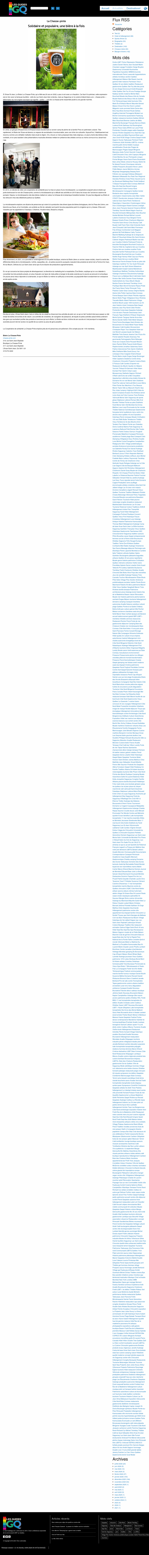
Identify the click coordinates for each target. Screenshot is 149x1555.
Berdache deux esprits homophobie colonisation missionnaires (125, 194)
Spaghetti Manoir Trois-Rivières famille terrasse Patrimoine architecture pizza (128, 589)
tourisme (140, 526)
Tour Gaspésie (131, 329)
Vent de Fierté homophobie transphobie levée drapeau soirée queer (129, 1082)
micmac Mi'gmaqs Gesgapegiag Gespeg (126, 170)
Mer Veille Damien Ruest (127, 278)
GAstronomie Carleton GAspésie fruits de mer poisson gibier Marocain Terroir (128, 1137)
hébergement (117, 796)
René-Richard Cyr (119, 1430)
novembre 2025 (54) (122, 1482)
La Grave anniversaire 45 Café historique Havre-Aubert (129, 1312)
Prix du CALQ (133, 842)
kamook (115, 864)
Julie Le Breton (137, 871)
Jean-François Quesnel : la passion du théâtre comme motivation (70, 1526)
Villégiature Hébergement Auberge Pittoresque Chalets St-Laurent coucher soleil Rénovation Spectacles (128, 1177)
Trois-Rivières (139, 395)
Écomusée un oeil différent (131, 1421)
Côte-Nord (135, 888)
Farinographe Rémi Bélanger (131, 339)
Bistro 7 (123, 966)
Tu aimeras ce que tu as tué (126, 843)
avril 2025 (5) (119, 1492)
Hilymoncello (134, 825)
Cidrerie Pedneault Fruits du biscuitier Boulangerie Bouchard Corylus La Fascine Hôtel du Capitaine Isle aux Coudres (129, 244)
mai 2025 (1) (119, 1489)
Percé (122, 660)
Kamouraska (132, 944)
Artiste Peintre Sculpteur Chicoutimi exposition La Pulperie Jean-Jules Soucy (129, 1310)
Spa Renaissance (136, 930)
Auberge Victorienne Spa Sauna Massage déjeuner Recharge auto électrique (129, 548)
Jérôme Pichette (124, 905)
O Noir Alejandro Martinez (133, 453)
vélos (137, 485)
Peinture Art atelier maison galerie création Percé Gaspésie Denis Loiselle (129, 752)
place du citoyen (135, 786)
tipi (124, 864)
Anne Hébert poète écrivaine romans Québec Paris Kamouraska (129, 1418)
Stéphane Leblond (126, 791)
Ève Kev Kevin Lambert (131, 106)
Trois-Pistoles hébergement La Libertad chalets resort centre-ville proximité (129, 1090)
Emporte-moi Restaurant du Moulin (126, 364)
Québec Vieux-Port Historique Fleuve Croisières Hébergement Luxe (126, 517)
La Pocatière (123, 944)
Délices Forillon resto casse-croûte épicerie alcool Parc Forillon (129, 1193)
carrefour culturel (139, 604)
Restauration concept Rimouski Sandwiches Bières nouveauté (128, 1220)
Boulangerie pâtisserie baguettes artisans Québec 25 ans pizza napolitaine (128, 556)
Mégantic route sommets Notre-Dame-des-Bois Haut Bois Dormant (128, 109)
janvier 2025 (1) (120, 1497)
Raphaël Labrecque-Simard (131, 922)
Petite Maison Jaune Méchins (123, 169)
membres (116, 619)
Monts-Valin (117, 837)
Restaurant (116, 621)
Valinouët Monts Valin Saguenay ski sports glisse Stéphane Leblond (128, 398)
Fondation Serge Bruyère (134, 67)
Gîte (136, 609)
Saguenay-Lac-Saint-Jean (136, 835)
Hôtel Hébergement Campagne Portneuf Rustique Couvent (126, 513)
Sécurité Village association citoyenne (128, 1217)
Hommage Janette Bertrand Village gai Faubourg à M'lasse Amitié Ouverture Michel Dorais (128, 1270)
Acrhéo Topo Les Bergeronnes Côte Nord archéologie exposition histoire (128, 1108)
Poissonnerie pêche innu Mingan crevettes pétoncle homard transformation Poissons (128, 657)
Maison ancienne (119, 611)
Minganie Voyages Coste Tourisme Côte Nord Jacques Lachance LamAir (129, 1426)
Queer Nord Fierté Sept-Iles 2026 (128, 1118)
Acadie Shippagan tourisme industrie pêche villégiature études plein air (128, 1040)
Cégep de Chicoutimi (125, 830)
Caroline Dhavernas (120, 883)
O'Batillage (124, 798)
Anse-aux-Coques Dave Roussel (124, 341)
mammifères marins (130, 866)
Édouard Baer (126, 871)
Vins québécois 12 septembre (123, 1148)
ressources (136, 619)
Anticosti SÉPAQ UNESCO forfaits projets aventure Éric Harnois (127, 1443)
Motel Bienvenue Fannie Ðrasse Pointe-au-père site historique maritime (129, 261)
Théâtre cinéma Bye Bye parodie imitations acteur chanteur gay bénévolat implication (129, 1274)
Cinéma (133, 137)
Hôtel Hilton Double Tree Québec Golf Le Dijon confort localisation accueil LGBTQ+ (129, 1341)
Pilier (114, 580)
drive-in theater (134, 1012)
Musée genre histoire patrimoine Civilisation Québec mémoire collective (128, 561)
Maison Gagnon (118, 932)
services (129, 619)
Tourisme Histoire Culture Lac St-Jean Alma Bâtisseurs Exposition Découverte (129, 1397)
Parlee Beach (127, 1015)
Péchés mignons (139, 295)
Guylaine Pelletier (134, 832)
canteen (143, 1012)
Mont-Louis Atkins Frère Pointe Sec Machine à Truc (129, 384)
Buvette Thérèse (118, 402)
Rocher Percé (126, 621)
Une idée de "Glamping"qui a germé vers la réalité (66, 1530)
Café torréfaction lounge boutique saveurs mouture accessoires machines (128, 1142)
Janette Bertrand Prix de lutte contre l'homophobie (128, 979)
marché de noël (118, 789)
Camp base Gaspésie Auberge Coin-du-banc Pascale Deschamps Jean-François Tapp (127, 312)
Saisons (129, 604)
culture (126, 609)
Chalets (122, 626)
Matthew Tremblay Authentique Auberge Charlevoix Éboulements (128, 272)
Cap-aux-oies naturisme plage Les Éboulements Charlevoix (128, 1378)
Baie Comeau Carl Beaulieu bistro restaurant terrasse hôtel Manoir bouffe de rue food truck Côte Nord (129, 696)
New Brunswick (122, 1012)
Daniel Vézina (123, 64)
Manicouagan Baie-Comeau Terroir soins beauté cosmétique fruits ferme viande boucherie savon (128, 1078)
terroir (133, 480)
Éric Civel (132, 798)
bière (118, 580)
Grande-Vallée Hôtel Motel (126, 320)
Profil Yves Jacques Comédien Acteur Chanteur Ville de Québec (128, 1161)
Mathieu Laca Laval (120, 407)
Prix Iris (136, 876)
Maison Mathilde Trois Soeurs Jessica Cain (126, 333)
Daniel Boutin (141, 973)
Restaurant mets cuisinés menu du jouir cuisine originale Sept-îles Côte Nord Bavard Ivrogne (129, 1114)
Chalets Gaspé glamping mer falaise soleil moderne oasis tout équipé (128, 662)
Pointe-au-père (130, 402)
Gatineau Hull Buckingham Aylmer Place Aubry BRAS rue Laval (127, 126)
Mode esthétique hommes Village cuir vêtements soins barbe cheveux (128, 1067)
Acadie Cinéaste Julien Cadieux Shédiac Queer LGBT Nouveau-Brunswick (128, 1003)
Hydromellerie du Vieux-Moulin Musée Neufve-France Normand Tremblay (126, 282)
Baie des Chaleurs (115, 1526)
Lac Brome (129, 1529)
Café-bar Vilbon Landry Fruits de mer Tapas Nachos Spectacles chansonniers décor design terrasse (128, 747)
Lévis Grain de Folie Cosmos (123, 395)
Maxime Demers (134, 869)
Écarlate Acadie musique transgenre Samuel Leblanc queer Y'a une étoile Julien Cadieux (128, 1024)
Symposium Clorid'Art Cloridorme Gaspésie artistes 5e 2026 (129, 1086)
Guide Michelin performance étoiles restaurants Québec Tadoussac (127, 1294)
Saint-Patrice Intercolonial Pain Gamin (128, 347)
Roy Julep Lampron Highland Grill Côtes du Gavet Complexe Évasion (128, 391)
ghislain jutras (140, 784)
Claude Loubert (123, 903)
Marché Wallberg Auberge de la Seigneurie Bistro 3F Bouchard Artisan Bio (128, 236)
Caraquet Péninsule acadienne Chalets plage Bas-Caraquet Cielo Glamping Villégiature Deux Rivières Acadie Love (129, 437)
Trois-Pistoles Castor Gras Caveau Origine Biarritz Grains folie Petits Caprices (129, 290)
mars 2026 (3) (119, 1471)
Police (124, 62)
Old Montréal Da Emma (133, 405)
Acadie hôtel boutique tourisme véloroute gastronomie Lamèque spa (127, 1215)
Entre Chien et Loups (120, 793)
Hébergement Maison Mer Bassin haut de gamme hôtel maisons (127, 80)
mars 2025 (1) (119, 1495)
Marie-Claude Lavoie (125, 947)
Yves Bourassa (128, 964)
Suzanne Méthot (118, 976)
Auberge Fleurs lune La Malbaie (128, 274)
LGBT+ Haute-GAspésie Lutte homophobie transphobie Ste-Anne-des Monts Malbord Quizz (128, 1010)
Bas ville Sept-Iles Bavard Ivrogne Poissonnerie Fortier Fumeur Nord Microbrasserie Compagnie (125, 188)
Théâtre (141, 1430)
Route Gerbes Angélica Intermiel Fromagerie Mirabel (126, 112)
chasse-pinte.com (9, 338)
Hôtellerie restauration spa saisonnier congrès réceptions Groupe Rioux (129, 1302)
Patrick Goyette (123, 879)
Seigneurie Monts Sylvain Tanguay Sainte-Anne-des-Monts (129, 317)
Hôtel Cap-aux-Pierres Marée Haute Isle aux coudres (128, 257)
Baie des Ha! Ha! (123, 937)
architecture (141, 614)
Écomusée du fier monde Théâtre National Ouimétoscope (129, 408)
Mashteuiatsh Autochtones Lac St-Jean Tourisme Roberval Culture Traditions (127, 505)
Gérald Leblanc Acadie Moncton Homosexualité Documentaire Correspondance (129, 852)
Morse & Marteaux (139, 1015)
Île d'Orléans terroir (138, 392)
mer (126, 626)
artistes (124, 485)
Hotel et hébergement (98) (124, 36)
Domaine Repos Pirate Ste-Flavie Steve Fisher (129, 287)
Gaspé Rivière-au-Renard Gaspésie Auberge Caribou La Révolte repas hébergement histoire (129, 1099)
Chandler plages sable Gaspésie (132, 130)
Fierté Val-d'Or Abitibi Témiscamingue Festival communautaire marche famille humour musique (127, 971)
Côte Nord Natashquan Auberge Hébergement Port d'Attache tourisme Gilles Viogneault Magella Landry (129, 646)
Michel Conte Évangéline (125, 441)
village (120, 487)
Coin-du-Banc (118, 917)
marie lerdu (120, 784)
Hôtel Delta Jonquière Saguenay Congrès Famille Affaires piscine (128, 779)
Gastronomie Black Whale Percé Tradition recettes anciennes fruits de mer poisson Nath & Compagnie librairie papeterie (128, 1128)
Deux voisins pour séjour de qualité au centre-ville (66, 1522)
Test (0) (117, 33)
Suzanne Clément (138, 881)
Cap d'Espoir (117, 954)
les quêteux (117, 786)
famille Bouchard (130, 781)
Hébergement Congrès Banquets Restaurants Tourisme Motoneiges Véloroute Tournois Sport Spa (129, 1362)
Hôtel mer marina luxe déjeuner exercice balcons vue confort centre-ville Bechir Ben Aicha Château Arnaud (128, 720)
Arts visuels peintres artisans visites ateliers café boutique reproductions (128, 1153)
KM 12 (138, 798)
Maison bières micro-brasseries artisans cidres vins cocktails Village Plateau (129, 1121)
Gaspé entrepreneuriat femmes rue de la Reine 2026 (129, 537)
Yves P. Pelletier (125, 881)
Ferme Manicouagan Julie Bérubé (127, 729)
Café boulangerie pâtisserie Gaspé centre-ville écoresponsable (127, 1227)
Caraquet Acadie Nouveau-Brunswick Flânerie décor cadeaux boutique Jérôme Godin (128, 990)
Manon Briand (123, 869)
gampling (129, 951)
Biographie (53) (120, 41)
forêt (118, 609)
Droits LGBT (117, 62)
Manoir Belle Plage (119, 298)
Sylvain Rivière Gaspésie (122, 132)
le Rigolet (133, 937)
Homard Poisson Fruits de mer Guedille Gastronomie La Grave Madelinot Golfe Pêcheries (129, 1095)
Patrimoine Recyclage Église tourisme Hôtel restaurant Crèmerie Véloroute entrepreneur (128, 1369)
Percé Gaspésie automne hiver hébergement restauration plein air (126, 1200)
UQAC (128, 888)
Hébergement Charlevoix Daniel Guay (129, 469)
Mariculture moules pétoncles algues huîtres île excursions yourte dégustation (128, 685)
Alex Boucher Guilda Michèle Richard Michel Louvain (129, 214)
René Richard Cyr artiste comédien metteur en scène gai (129, 1189)
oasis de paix (137, 611)
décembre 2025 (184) (122, 1479)
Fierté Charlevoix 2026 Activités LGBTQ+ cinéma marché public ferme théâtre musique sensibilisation (128, 143)
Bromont (123, 978)
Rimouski (133, 288)
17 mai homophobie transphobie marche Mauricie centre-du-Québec (127, 886)
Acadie (123, 604)
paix (122, 609)
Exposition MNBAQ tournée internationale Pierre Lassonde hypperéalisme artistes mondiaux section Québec (129, 74)
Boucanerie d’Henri (119, 803)
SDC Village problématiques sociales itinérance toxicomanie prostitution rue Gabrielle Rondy (128, 446)
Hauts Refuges (124, 463)
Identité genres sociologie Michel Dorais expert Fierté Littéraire (127, 1232)
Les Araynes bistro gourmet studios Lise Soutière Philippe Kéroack (127, 736)
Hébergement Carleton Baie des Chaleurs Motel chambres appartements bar (129, 1158)
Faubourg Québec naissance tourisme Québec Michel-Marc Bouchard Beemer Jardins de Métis (128, 118)
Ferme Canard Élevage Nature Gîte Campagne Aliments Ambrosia (128, 632)
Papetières (116, 72)
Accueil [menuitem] (105, 8)
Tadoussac (125, 862)
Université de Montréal (129, 837)
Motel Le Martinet (131, 942)
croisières (131, 485)
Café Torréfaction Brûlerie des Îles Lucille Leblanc (128, 1144)
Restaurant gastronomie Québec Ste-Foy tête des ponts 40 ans (128, 86)
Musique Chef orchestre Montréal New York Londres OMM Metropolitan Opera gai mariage (129, 1279)
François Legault (118, 847)
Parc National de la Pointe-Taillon (126, 938)
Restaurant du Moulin (130, 917)
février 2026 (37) (120, 1474)
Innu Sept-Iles (136, 132)
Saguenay (116, 529)
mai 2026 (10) (119, 1469)
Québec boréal (137, 191)
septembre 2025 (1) (122, 1484)
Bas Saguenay (127, 796)
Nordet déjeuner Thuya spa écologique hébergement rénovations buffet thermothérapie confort (129, 711)
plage (115, 606)
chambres (128, 611)
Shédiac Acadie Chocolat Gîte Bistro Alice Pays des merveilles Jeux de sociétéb (129, 572)
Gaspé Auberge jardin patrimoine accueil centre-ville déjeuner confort (129, 1197)
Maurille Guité (134, 900)
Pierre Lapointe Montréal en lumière (133, 550)
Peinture (135, 140)
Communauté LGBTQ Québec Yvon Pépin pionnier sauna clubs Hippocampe (127, 1251)
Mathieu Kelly (117, 908)
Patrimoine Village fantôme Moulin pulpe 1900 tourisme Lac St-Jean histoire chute (128, 302)
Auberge (140, 278)
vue (126, 497)
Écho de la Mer (126, 375)
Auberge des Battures (131, 801)
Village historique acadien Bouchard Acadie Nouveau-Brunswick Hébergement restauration (128, 1034)
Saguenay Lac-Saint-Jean (122, 1435)
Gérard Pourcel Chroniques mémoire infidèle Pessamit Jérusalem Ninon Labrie (128, 165)
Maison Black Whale (129, 954)
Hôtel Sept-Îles (118, 930)
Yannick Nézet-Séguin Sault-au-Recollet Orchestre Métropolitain (128, 211)
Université (125, 69)
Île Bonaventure (138, 951)
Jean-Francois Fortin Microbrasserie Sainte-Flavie (124, 1298)
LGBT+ (139, 616)
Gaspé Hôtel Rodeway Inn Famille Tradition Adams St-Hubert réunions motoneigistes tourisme (128, 769)
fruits (137, 480)
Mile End (140, 400)
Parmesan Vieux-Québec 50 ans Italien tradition (127, 82)
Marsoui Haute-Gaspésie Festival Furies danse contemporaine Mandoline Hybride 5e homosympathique (128, 1019)
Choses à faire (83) (121, 49)
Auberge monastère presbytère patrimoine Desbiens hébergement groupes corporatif (129, 1374)
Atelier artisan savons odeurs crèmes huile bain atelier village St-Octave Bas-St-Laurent (128, 890)
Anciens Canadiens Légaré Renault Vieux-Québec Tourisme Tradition (128, 491)
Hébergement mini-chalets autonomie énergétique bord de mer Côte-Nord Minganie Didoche (128, 640)
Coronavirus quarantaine (127, 115)
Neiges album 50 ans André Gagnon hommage (128, 1446)
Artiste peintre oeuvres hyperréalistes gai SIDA (128, 1414)
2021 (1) (118, 1508)
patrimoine (132, 497)
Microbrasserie (130, 577)
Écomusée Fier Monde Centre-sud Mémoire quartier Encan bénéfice (128, 814)
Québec (120, 606)
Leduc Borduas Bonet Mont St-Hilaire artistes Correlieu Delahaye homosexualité (128, 961)
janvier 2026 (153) (121, 1477)
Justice (115, 64)
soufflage (133, 482)
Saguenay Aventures (135, 793)
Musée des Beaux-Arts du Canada (132, 96)
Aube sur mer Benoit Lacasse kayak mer (128, 330)
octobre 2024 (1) (120, 1500)
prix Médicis (137, 847)
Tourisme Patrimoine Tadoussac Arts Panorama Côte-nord (128, 1248)
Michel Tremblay (132, 1430)
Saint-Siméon (140, 237)
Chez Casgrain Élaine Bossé (130, 354)
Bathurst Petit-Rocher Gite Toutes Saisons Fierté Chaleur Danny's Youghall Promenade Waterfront (128, 431)
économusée (117, 485)
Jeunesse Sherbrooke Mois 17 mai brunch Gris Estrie (128, 821)
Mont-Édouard (139, 791)
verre (128, 482)
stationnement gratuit (125, 616)
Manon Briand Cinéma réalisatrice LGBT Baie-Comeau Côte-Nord (129, 1051)
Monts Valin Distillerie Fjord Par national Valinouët (128, 381)
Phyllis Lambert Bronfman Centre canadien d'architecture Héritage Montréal (129, 949)
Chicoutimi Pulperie (128, 361)
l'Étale (138, 577)
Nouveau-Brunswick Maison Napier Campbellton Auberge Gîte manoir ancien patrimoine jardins (128, 995)
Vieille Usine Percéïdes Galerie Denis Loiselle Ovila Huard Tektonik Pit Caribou (129, 565)
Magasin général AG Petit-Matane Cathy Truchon (127, 231)
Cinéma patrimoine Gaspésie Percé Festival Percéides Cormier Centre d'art (128, 667)
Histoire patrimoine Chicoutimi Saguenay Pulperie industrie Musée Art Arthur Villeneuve (128, 1236)
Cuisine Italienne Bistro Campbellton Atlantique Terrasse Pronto (127, 1186)
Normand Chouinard (130, 874)
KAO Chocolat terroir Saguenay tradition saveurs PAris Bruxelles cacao (128, 533)
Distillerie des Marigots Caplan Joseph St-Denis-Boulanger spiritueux (128, 1407)
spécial (132, 609)
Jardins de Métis (122, 135)
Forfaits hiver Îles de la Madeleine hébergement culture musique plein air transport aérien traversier (128, 1386)
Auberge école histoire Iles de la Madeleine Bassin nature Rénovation (129, 593)
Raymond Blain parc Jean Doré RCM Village (128, 136)
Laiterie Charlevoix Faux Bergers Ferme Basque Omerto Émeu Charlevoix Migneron (128, 219)
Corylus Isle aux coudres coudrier (125, 249)
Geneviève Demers (119, 835)
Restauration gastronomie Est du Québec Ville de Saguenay (127, 1063)
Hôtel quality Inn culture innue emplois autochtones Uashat (126, 637)
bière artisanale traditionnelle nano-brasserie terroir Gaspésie (129, 1244)
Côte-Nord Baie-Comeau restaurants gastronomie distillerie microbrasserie (126, 1402)
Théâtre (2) (118, 44)
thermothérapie (129, 660)
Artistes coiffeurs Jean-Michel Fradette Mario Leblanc (129, 457)
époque (134, 614)
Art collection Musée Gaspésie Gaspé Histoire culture (127, 1208)
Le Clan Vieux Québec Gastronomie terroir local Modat (127, 1453)
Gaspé (138, 137)
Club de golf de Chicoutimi (128, 934)
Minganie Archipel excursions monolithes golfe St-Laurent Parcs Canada (129, 1338)
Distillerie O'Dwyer (129, 315)
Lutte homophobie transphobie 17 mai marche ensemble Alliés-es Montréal (129, 818)
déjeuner (125, 623)
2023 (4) (118, 1502)
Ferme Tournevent (133, 803)
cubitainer (116, 828)
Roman (133, 400)
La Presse (128, 847)
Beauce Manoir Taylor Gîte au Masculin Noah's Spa (128, 386)
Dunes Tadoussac (125, 140)
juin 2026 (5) (119, 1466)
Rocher (141, 609)
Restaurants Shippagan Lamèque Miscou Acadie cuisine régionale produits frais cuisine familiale (129, 1056)
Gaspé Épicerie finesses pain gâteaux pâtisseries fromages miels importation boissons (127, 672)
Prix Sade (124, 842)
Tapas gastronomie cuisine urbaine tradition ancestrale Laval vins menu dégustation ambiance (128, 985)
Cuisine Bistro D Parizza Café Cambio (129, 362)
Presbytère (122, 482)
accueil (115, 616)
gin (145, 793)
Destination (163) (121, 46)
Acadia (132, 1080)
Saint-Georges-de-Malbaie (136, 915)
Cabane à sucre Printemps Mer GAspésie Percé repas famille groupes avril (128, 1261)
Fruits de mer (135, 621)
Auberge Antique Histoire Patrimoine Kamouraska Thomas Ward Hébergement (127, 521)
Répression (131, 62)
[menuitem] (144, 8)
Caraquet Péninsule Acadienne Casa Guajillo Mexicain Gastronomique (126, 856)
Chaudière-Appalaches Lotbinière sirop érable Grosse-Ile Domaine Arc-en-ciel (129, 378)
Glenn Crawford (132, 978)
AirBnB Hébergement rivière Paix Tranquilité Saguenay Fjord (129, 509)
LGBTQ (129, 849)
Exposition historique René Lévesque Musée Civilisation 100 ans (129, 417)
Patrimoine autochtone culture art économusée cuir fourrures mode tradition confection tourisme (129, 1394)
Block (143, 577)
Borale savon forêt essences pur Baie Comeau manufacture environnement (129, 651)
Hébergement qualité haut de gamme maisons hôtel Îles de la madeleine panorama (128, 1321)
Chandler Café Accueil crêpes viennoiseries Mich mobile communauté (128, 1204)
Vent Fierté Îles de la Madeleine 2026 (129, 1110)
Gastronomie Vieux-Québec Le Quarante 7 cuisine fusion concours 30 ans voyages (127, 701)
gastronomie (117, 623)
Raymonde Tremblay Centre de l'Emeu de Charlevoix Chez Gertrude (128, 460)
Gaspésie (141, 1379)
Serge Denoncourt (124, 89)
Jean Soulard (133, 64)
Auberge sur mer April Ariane (123, 266)
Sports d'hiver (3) (121, 38)
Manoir (118, 614)
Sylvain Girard (118, 874)
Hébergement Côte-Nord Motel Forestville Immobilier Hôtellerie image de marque (129, 706)
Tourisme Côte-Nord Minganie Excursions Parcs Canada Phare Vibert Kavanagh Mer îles (128, 691)
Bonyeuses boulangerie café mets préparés (128, 1423)
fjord (141, 485)
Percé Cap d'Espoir (135, 674)
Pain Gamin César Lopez (127, 371)
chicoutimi (122, 888)
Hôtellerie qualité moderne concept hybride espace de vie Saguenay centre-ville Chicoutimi (128, 1355)
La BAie (134, 526)
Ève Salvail (131, 448)
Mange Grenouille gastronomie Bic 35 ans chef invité (129, 1210)
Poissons (116, 655)
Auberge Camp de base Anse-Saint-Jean (128, 525)
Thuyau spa (122, 915)
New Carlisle (126, 614)
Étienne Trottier (118, 801)
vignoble (127, 480)
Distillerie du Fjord (135, 823)
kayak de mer (117, 866)
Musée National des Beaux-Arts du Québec (128, 98)
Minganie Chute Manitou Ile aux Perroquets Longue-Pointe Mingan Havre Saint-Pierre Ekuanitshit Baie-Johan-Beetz (129, 158)
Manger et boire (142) (122, 51)
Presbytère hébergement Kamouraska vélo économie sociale (127, 1412)
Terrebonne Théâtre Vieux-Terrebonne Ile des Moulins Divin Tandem (127, 421)
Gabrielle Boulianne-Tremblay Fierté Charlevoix (127, 568)
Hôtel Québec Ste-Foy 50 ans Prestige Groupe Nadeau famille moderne (129, 92)
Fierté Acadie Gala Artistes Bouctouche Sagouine (128, 1305)
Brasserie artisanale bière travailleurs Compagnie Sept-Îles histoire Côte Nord (129, 681)
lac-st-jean (125, 786)
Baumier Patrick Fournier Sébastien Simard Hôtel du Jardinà (129, 476)
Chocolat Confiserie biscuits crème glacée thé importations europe (129, 1169)
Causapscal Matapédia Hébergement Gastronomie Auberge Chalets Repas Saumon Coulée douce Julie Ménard (129, 808)
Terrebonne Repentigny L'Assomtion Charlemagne (126, 201)
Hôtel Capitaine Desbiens (122, 358)
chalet (121, 864)
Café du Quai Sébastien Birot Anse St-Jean (128, 1433)
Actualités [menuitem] (117, 8)
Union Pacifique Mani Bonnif (127, 284)
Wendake (116, 1039)
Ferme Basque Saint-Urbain (123, 295)
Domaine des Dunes (136, 862)
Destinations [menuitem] (133, 8)
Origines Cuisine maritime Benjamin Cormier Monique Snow (128, 731)
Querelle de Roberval (138, 845)
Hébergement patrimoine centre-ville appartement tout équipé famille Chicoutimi (128, 911)
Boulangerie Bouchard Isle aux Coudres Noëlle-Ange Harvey (127, 255)
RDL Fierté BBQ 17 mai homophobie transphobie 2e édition (129, 1000)
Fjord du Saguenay (139, 1428)
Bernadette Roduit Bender (135, 864)
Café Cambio (125, 828)
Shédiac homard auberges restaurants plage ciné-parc (129, 1069)
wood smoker (117, 1015)
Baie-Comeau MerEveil (136, 183)
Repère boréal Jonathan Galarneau (125, 346)
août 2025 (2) (119, 1487)
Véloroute (121, 942)
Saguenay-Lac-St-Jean (121, 825)
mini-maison (136, 487)
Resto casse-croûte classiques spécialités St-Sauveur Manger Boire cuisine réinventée (129, 895)
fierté (114, 614)
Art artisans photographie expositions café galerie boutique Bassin (126, 1325)
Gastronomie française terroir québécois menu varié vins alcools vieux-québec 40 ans (129, 412)
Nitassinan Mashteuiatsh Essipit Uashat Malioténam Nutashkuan (127, 268)
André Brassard (137, 89)
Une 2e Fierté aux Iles (58, 1534)
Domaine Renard (131, 976)
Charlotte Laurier (135, 879)
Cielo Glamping (118, 456)
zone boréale (129, 784)
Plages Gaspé (128, 149)
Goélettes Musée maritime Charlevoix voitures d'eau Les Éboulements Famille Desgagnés (129, 725)
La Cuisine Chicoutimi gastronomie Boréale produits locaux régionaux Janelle (128, 1346)
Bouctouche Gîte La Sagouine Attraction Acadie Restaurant (129, 739)
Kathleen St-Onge (137, 905)
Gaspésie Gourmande (131, 908)
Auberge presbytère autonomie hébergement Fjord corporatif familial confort (129, 1383)
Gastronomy (117, 69)
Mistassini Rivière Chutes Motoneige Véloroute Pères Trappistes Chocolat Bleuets (129, 494)
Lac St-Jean (127, 487)
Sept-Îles (127, 930)
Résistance (139, 62)
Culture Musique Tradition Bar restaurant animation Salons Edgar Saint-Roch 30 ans (128, 926)
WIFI (135, 616)
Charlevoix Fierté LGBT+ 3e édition (127, 1288)
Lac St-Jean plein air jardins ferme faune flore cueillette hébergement (128, 1104)
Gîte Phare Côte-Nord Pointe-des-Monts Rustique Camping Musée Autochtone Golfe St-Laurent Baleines (129, 774)
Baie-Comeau (137, 293)
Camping (132, 623)
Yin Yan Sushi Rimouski (135, 264)
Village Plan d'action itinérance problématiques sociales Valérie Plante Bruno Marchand (129, 582)
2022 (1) (118, 1505)
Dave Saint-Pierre (125, 200)
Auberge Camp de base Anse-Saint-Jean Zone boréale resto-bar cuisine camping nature (129, 1350)
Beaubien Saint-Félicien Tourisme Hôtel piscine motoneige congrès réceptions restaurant (128, 499)
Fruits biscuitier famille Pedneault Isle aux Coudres (129, 250)
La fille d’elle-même (57, 1539)
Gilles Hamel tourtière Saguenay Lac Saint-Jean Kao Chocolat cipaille (129, 1240)
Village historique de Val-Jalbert (128, 918)
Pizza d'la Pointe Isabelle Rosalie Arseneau (129, 335)
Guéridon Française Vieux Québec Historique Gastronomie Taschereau (129, 530)
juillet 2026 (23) (120, 1464)
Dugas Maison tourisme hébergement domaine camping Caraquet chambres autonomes (129, 601)
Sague (132, 920)
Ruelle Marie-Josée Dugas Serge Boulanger (128, 356)
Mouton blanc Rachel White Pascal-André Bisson (127, 342)
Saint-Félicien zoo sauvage (126, 172)
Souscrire (118, 24)
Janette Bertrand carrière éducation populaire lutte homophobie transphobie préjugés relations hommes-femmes (129, 1046)
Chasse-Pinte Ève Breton (131, 473)
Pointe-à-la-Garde (129, 606)
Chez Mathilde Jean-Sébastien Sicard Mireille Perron (128, 762)
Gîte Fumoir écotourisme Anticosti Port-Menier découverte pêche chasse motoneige (129, 1437)
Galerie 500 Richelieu (126, 468)
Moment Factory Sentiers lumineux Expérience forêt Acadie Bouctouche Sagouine (128, 1284)
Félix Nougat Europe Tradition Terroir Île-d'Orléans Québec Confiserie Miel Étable (127, 543)
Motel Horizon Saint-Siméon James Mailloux (127, 758)
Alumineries (133, 69)
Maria (131, 903)
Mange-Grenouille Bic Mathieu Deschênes (126, 1149)
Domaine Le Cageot (120, 806)
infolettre (123, 619)
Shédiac (134, 998)
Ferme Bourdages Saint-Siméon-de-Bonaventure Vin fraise (128, 323)
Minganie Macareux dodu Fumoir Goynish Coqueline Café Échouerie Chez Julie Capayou (128, 152)
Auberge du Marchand (121, 900)
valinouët (127, 789)
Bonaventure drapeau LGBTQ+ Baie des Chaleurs (126, 1059)
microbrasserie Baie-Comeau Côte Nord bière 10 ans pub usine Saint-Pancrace (128, 628)
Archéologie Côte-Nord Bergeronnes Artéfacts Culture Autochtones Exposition (129, 715)
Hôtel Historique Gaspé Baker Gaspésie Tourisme (127, 756)
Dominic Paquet (127, 876)
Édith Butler (123, 419)
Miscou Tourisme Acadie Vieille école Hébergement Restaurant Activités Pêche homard (129, 1029)
